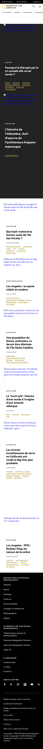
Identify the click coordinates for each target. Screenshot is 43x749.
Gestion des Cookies (12, 720)
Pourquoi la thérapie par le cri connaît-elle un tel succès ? (21, 71)
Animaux (27, 12)
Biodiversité (19, 360)
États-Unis (20, 87)
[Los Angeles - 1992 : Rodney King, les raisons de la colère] (21, 527)
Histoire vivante (12, 564)
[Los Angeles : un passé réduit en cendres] (21, 268)
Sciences (11, 445)
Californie (26, 84)
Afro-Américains (22, 560)
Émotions (16, 82)
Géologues (18, 478)
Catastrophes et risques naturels (19, 300)
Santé (17, 12)
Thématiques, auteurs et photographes (15, 634)
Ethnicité (9, 560)
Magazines (7, 2)
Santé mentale (10, 89)
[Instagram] (19, 685)
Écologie (9, 360)
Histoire (7, 12)
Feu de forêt (23, 302)
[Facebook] (6, 685)
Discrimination (12, 562)
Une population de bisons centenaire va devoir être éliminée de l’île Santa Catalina (19, 342)
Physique (9, 471)
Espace (7, 618)
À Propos (7, 724)
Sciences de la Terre (22, 471)
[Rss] (40, 685)
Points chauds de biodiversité (17, 362)
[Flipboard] (26, 685)
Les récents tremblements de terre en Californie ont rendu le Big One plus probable (20, 456)
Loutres (22, 248)
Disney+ (37, 2)
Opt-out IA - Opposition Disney (16, 729)
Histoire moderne (11, 155)
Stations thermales (12, 84)
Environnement (11, 604)
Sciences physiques (13, 476)
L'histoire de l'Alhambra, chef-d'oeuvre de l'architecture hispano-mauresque (20, 138)
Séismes (9, 478)
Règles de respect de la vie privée (17, 699)
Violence (15, 414)
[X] (12, 685)
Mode (8, 414)
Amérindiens (27, 246)
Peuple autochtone (13, 246)
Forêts (7, 82)
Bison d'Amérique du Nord (16, 358)
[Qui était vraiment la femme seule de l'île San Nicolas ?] (21, 213)
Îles (14, 248)
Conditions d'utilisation (13, 704)
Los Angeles (9, 87)
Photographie (14, 281)
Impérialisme (11, 253)
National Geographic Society (17, 645)
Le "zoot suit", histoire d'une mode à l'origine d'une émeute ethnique (20, 401)
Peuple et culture (12, 298)
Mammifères (10, 356)
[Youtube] (33, 685)
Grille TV (7, 650)
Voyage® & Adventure (14, 608)
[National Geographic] (3, 6)
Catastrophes (11, 302)
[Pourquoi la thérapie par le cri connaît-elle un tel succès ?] (21, 41)
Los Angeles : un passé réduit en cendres (20, 288)
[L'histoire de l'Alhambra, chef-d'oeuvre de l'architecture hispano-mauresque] (21, 107)
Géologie (26, 476)
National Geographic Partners (17, 640)
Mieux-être (26, 82)
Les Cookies (8, 715)
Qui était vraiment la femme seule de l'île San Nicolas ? (19, 235)
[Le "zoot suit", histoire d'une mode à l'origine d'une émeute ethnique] (21, 378)
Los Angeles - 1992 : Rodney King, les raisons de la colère (18, 549)
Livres (8, 248)
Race (8, 416)
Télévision (21, 2)
